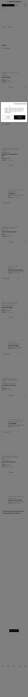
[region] (14, 112)
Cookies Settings (8, 117)
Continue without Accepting (20, 103)
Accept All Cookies (19, 117)
